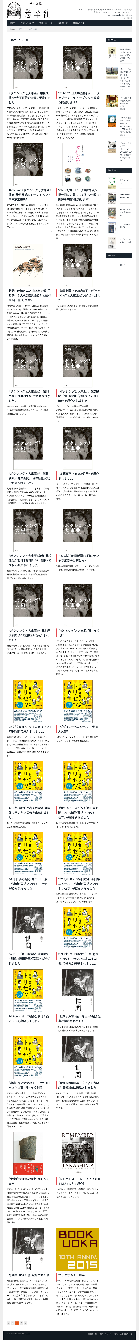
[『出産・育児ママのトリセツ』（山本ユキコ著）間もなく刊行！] (28, 1057)
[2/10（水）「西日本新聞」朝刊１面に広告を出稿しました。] (28, 990)
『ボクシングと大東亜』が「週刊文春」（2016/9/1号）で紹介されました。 (29, 396)
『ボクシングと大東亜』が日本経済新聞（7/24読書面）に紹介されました (29, 635)
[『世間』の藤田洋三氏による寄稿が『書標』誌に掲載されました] (77, 1057)
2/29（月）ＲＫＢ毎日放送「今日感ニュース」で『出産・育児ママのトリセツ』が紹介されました (79, 884)
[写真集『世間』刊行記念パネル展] (28, 1249)
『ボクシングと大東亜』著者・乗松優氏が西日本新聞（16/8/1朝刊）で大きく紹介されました (30, 560)
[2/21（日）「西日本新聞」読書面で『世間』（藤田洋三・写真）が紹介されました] (28, 928)
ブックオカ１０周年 (71, 1275)
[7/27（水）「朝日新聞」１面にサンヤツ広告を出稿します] (77, 530)
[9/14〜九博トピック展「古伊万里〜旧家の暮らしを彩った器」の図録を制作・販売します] (77, 164)
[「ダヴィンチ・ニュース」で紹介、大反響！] (77, 701)
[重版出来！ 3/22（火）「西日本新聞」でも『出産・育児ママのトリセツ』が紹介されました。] (77, 782)
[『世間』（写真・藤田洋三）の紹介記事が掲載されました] (77, 990)
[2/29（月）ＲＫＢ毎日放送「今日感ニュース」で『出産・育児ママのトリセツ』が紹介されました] (77, 853)
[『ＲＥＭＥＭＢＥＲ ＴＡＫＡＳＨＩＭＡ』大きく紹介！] (77, 1153)
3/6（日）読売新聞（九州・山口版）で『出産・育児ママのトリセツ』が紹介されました (29, 884)
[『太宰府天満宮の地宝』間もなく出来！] (28, 1153)
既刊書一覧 (63, 23)
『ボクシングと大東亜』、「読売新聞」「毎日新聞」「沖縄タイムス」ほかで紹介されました (79, 396)
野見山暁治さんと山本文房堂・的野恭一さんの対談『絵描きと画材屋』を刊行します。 (30, 295)
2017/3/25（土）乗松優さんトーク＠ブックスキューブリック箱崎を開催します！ (79, 98)
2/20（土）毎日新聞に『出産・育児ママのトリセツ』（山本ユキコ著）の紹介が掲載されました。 (78, 958)
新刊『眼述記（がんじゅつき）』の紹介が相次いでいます (125, 55)
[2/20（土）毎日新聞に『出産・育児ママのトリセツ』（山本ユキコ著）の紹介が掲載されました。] (77, 928)
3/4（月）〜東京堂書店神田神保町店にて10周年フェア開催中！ (125, 103)
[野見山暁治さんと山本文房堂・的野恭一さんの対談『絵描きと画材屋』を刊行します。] (28, 265)
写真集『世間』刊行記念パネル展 (29, 1275)
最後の (122, 265)
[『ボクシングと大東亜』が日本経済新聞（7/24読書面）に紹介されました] (28, 605)
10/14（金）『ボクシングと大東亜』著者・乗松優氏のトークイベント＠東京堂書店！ (30, 195)
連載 (116, 1334)
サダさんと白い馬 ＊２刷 (125, 240)
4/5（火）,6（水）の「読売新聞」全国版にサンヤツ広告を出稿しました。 (29, 812)
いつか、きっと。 (125, 181)
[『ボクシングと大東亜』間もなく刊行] (77, 605)
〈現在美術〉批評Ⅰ (125, 225)
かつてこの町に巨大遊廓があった (125, 212)
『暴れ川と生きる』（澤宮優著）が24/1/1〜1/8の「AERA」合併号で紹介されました (126, 126)
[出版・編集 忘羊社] (28, 10)
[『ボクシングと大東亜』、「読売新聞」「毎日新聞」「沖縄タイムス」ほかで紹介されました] (77, 366)
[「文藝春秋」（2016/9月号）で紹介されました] (77, 448)
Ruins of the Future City (125, 196)
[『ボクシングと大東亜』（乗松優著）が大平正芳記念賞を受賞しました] (28, 67)
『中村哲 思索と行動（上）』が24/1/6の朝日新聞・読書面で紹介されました (126, 152)
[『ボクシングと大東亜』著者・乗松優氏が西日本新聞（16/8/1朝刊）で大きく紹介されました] (28, 530)
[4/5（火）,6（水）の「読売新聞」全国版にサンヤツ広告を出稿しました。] (28, 782)
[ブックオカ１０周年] (77, 1249)
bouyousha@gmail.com (122, 15)
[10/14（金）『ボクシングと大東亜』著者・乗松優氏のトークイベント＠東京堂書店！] (28, 164)
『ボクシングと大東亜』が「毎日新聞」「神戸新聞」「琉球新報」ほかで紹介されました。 (30, 478)
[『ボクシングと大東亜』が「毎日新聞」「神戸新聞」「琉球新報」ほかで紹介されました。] (28, 448)
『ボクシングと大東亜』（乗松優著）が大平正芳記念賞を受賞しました (30, 98)
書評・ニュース (46, 23)
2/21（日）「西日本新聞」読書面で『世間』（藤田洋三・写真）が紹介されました (30, 958)
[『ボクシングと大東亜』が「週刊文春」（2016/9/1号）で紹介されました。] (28, 366)
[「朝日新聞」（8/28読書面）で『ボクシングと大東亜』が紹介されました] (77, 265)
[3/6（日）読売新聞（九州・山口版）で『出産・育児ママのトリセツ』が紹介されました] (28, 853)
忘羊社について (27, 23)
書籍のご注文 (78, 23)
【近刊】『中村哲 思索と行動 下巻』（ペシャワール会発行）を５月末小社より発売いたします (125, 79)
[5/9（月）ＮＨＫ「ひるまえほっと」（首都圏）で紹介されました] (28, 701)
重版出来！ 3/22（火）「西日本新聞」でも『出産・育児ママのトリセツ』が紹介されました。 (78, 812)
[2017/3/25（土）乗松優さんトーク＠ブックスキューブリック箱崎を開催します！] (77, 67)
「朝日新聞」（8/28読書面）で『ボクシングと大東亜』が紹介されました (79, 295)
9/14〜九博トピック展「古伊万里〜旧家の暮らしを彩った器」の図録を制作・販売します (79, 195)
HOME (12, 23)
